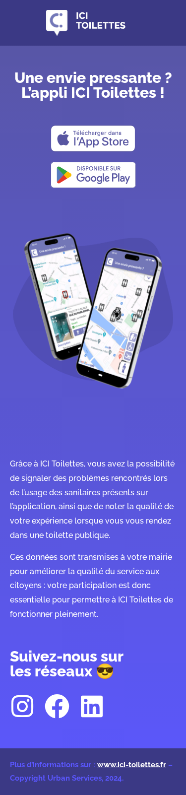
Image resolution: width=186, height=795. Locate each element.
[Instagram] (22, 706)
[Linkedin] (91, 706)
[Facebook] (57, 706)
